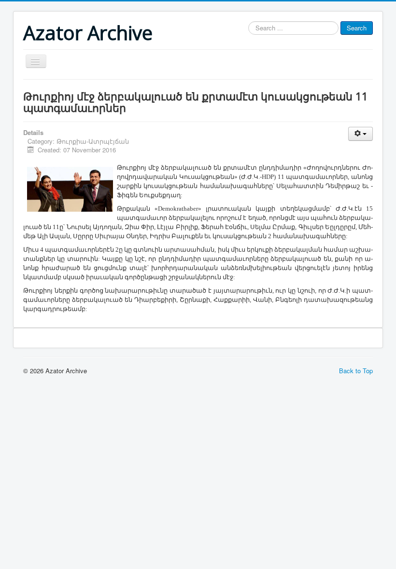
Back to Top (356, 370)
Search (357, 27)
